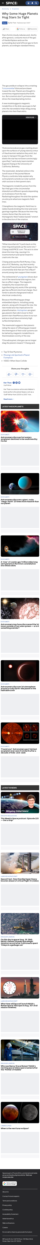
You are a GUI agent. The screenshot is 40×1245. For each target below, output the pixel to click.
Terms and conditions (9, 1201)
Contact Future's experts (10, 1196)
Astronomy (5, 9)
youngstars (23, 277)
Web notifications (8, 1223)
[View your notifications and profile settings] (32, 3)
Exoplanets (15, 9)
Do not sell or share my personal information (17, 1232)
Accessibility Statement (10, 1214)
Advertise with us (8, 1218)
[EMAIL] (19, 383)
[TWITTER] (14, 383)
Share (7, 29)
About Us (5, 1192)
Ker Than (13, 23)
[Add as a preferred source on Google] (9, 1183)
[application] (20, 129)
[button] (36, 3)
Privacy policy (7, 1205)
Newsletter (33, 29)
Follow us (22, 29)
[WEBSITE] (16, 383)
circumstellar (8, 88)
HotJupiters (22, 310)
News (5, 23)
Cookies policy (7, 1210)
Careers (5, 1227)
